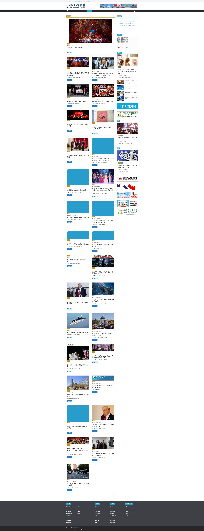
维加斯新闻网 (79, 506)
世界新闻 (89, 10)
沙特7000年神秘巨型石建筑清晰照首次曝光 (77, 427)
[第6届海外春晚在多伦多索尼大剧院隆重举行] (78, 115)
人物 (93, 10)
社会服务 (121, 25)
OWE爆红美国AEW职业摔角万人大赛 (102, 101)
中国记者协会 (97, 515)
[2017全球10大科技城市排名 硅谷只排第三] (78, 383)
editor (75, 45)
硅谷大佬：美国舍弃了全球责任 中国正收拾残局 (102, 272)
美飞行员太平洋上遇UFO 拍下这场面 (77, 333)
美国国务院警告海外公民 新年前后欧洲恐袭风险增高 (102, 386)
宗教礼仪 (133, 23)
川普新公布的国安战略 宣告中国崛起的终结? (77, 303)
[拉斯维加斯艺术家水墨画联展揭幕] (78, 90)
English (121, 10)
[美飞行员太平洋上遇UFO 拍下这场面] (78, 320)
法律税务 (121, 18)
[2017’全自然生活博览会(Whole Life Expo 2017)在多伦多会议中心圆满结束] (78, 440)
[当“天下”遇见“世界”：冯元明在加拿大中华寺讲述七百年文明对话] (120, 82)
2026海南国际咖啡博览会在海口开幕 (131, 86)
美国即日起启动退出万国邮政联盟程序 (78, 190)
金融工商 (125, 18)
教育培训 (125, 21)
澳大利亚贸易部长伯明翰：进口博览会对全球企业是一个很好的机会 (103, 159)
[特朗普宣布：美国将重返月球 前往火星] (78, 352)
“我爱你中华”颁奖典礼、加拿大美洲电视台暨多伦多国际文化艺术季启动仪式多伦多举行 (78, 73)
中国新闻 (85, 10)
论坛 (117, 10)
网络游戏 (133, 25)
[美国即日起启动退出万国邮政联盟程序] (78, 177)
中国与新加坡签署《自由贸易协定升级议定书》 (78, 156)
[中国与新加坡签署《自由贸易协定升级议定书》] (78, 144)
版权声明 (126, 515)
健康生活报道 (68, 515)
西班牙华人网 (79, 513)
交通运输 (129, 18)
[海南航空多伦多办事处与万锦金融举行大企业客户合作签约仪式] (103, 208)
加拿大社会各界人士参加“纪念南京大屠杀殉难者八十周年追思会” (102, 356)
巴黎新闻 (71, 10)
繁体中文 (126, 10)
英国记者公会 (97, 518)
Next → (113, 494)
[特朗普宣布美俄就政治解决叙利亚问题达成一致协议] (103, 412)
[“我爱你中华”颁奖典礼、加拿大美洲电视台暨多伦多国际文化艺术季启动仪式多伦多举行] (78, 62)
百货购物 (129, 23)
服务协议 (126, 513)
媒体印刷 (125, 23)
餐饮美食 (133, 21)
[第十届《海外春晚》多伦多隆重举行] (127, 128)
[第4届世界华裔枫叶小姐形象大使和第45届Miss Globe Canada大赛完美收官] (103, 176)
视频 (109, 10)
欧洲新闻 (80, 10)
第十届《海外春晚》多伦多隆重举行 (127, 138)
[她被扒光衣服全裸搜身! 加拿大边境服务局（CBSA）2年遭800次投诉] (103, 63)
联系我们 (126, 509)
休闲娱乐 (129, 21)
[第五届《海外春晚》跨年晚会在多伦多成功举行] (103, 235)
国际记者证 (97, 506)
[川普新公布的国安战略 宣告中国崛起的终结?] (78, 290)
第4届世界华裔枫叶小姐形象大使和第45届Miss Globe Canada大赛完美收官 (102, 190)
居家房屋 (121, 23)
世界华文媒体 (68, 506)
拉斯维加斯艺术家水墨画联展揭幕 (76, 101)
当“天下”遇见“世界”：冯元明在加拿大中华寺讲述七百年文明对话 (85, 1)
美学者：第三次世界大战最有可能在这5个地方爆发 (103, 300)
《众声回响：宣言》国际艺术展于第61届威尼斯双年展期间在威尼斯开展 (127, 71)
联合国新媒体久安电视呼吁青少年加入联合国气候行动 (127, 166)
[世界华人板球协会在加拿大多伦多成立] (78, 235)
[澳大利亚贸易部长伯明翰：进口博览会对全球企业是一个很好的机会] (103, 146)
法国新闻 (75, 10)
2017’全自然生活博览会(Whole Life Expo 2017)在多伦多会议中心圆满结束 (77, 450)
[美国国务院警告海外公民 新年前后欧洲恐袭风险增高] (103, 378)
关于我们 (126, 506)
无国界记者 (97, 520)
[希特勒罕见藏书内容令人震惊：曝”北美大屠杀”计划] (103, 116)
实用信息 (129, 25)
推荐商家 (125, 25)
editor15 (75, 153)
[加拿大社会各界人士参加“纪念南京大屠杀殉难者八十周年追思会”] (103, 347)
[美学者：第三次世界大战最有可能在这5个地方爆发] (103, 289)
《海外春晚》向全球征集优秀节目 (76, 48)
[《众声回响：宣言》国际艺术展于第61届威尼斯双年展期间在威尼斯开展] (127, 60)
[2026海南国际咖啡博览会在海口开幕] (120, 87)
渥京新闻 (78, 511)
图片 (106, 10)
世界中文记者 (68, 509)
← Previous (68, 494)
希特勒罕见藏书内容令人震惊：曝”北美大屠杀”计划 (102, 128)
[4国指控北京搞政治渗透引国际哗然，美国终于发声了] (103, 321)
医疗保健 (133, 18)
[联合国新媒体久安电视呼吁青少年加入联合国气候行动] (127, 155)
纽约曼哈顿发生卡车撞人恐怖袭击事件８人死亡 (78, 484)
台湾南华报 (78, 509)
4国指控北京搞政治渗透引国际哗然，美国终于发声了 (102, 334)
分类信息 (113, 10)
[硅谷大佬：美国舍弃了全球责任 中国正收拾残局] (103, 261)
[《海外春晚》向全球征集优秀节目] (90, 31)
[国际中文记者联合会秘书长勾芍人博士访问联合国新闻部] (103, 443)
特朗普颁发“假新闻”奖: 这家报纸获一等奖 (77, 260)
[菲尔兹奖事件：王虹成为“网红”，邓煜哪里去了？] (120, 98)
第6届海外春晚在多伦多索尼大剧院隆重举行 (77, 125)
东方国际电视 (112, 509)
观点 (97, 10)
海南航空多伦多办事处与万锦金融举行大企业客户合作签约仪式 (103, 221)
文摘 (100, 10)
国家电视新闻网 (112, 522)
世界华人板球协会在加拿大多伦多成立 (78, 244)
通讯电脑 (121, 21)
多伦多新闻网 (68, 511)
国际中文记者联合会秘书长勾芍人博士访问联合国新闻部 (103, 454)
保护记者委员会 (97, 513)
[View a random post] (136, 11)
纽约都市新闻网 (68, 520)
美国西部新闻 (68, 522)
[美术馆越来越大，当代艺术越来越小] (120, 93)
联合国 (96, 522)
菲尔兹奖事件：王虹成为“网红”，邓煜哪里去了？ (131, 98)
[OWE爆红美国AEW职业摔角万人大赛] (103, 90)
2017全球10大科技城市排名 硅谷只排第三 (78, 395)
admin (125, 75)
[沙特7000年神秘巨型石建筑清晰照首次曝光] (78, 413)
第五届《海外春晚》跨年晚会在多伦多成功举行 (103, 245)
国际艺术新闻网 (68, 518)
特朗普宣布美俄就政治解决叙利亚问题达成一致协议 (103, 425)
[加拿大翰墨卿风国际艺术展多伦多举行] (78, 207)
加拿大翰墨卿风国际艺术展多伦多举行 (78, 217)
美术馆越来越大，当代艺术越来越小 (130, 92)
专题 (103, 10)
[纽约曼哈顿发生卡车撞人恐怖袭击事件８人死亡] (78, 471)
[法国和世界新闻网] (67, 11)
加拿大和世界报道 (69, 513)
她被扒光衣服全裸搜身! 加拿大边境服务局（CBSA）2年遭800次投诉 (102, 74)
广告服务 (126, 511)
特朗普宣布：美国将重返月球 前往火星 (77, 366)
